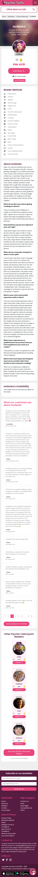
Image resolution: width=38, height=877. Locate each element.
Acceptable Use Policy (26, 809)
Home (4, 16)
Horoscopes (5, 810)
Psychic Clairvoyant (22, 16)
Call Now (17, 71)
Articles (4, 808)
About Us (4, 803)
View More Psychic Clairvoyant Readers (19, 752)
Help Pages (24, 806)
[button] (19, 9)
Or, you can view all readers (19, 758)
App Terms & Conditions (6, 830)
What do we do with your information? (8, 835)
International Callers (20, 869)
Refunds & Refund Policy (7, 821)
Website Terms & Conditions (7, 826)
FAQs (22, 803)
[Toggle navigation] (35, 3)
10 (31, 616)
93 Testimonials (20, 76)
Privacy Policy (6, 818)
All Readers (11, 16)
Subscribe (18, 789)
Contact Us (24, 801)
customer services (7, 849)
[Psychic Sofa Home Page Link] (14, 2)
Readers (4, 806)
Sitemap (32, 869)
